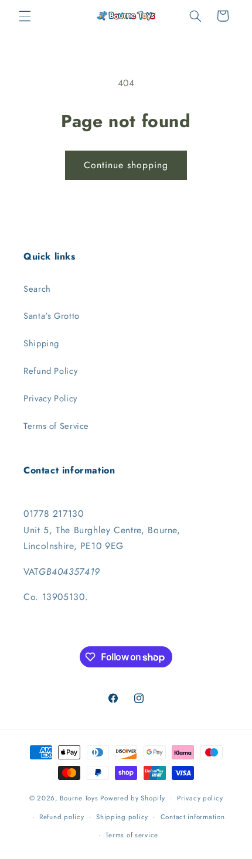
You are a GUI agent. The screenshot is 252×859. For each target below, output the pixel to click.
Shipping (41, 343)
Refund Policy (50, 370)
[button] (24, 15)
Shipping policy (122, 816)
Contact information (193, 816)
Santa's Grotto (51, 315)
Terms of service (131, 835)
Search (37, 288)
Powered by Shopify (132, 798)
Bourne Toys (79, 798)
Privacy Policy (50, 398)
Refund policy (61, 816)
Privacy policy (200, 798)
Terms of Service (56, 426)
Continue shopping (126, 165)
